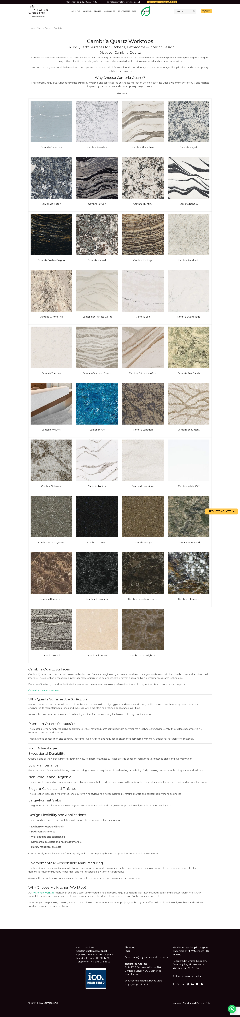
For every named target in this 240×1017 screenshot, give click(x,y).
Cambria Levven (97, 204)
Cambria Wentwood (189, 542)
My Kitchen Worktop (42, 892)
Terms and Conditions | (183, 1003)
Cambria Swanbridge (188, 316)
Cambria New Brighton (143, 655)
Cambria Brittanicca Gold (143, 373)
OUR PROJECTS (124, 11)
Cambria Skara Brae (143, 147)
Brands (48, 28)
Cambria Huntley (142, 204)
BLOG (134, 11)
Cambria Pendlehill (188, 260)
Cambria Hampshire (51, 599)
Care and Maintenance (39, 690)
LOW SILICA (145, 11)
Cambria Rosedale (97, 147)
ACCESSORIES (109, 11)
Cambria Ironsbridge (143, 486)
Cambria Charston (97, 542)
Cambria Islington (51, 204)
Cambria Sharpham (97, 599)
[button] (232, 1009)
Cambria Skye (97, 429)
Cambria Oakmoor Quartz (97, 373)
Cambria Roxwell (51, 655)
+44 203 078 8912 (100, 961)
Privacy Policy (204, 1003)
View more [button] (122, 93)
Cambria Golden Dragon (51, 260)
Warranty (55, 690)
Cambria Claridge (142, 260)
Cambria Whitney (51, 429)
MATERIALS (75, 11)
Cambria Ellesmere (188, 599)
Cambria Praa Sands (189, 373)
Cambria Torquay (51, 373)
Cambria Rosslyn (143, 542)
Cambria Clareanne (51, 147)
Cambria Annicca (97, 486)
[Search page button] (194, 11)
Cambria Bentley (188, 204)
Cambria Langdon (143, 429)
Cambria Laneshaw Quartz (143, 599)
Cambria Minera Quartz (51, 542)
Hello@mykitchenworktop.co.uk (150, 957)
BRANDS (97, 11)
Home (31, 28)
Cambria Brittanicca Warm (97, 316)
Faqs (127, 951)
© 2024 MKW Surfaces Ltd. (43, 1003)
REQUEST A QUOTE (206, 11)
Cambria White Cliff (188, 486)
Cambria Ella (143, 316)
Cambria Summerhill (51, 316)
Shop (39, 28)
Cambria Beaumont (189, 429)
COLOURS (87, 11)
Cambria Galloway (51, 486)
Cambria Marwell (97, 260)
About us (130, 947)
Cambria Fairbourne (97, 655)
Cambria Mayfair (189, 147)
